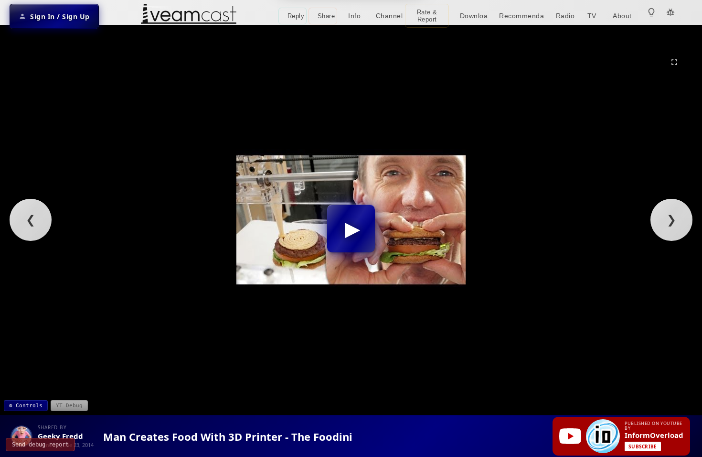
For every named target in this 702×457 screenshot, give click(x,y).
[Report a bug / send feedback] (670, 12)
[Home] (188, 15)
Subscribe (642, 446)
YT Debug (69, 406)
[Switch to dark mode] (651, 12)
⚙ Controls (26, 406)
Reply (296, 16)
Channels (390, 16)
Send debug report (40, 444)
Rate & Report (427, 16)
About (622, 16)
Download (474, 16)
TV (591, 16)
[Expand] (674, 62)
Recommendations (521, 16)
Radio (565, 16)
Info (354, 16)
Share (326, 16)
